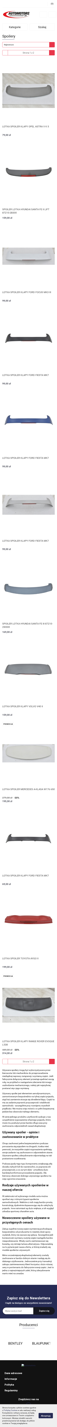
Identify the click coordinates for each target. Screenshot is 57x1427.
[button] (28, 1373)
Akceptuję (46, 1416)
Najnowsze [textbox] (9, 45)
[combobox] (28, 44)
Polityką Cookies (10, 1410)
